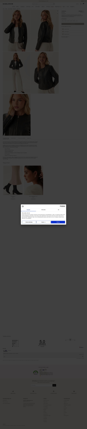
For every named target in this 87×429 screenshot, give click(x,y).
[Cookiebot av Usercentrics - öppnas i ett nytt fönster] (60, 206)
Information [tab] (43, 209)
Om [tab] (58, 209)
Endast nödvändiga (29, 222)
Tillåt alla (58, 222)
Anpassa (42, 222)
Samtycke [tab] (28, 209)
